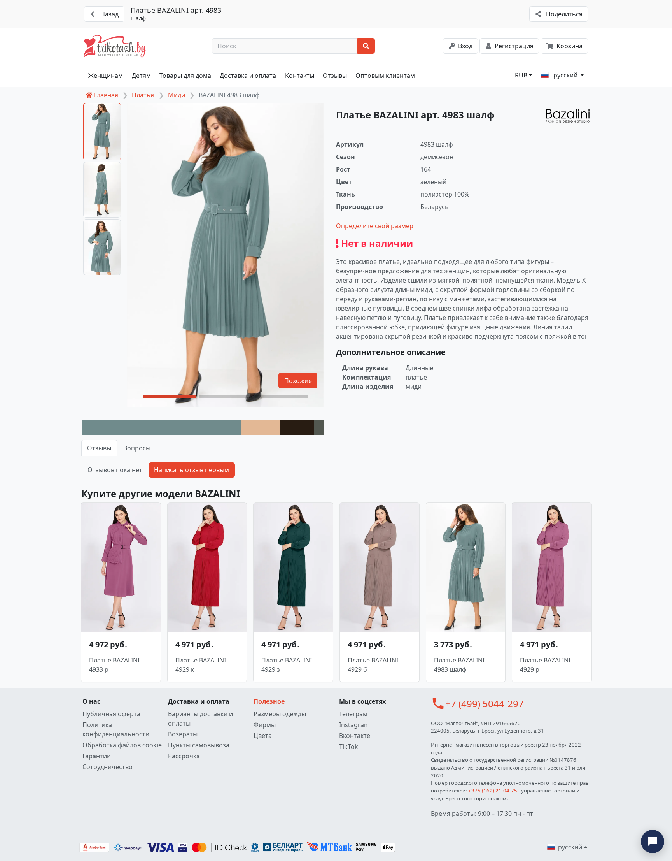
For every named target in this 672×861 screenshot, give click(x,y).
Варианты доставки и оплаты (200, 718)
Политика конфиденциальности (115, 729)
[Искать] (366, 46)
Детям (141, 75)
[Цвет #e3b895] (261, 427)
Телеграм (353, 714)
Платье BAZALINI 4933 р (114, 665)
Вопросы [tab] (136, 448)
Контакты (299, 75)
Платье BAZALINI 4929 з (286, 665)
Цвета (263, 735)
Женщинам (105, 75)
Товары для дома (185, 75)
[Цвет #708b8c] (162, 427)
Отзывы (335, 75)
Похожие (298, 380)
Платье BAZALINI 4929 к (200, 665)
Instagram (354, 724)
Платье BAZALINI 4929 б (373, 665)
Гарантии (96, 756)
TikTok (348, 746)
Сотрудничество (107, 767)
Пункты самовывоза (198, 745)
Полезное (269, 701)
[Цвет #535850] (319, 427)
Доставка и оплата (248, 75)
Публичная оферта (111, 714)
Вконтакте (354, 735)
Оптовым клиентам (385, 75)
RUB (521, 75)
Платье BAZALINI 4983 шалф (459, 665)
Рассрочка (184, 756)
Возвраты (183, 734)
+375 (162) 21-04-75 (492, 790)
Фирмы (265, 724)
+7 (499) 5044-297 (484, 703)
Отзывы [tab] (99, 448)
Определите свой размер (374, 225)
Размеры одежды (280, 714)
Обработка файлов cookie (122, 745)
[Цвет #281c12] (297, 427)
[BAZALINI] (568, 116)
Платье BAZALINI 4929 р (545, 665)
